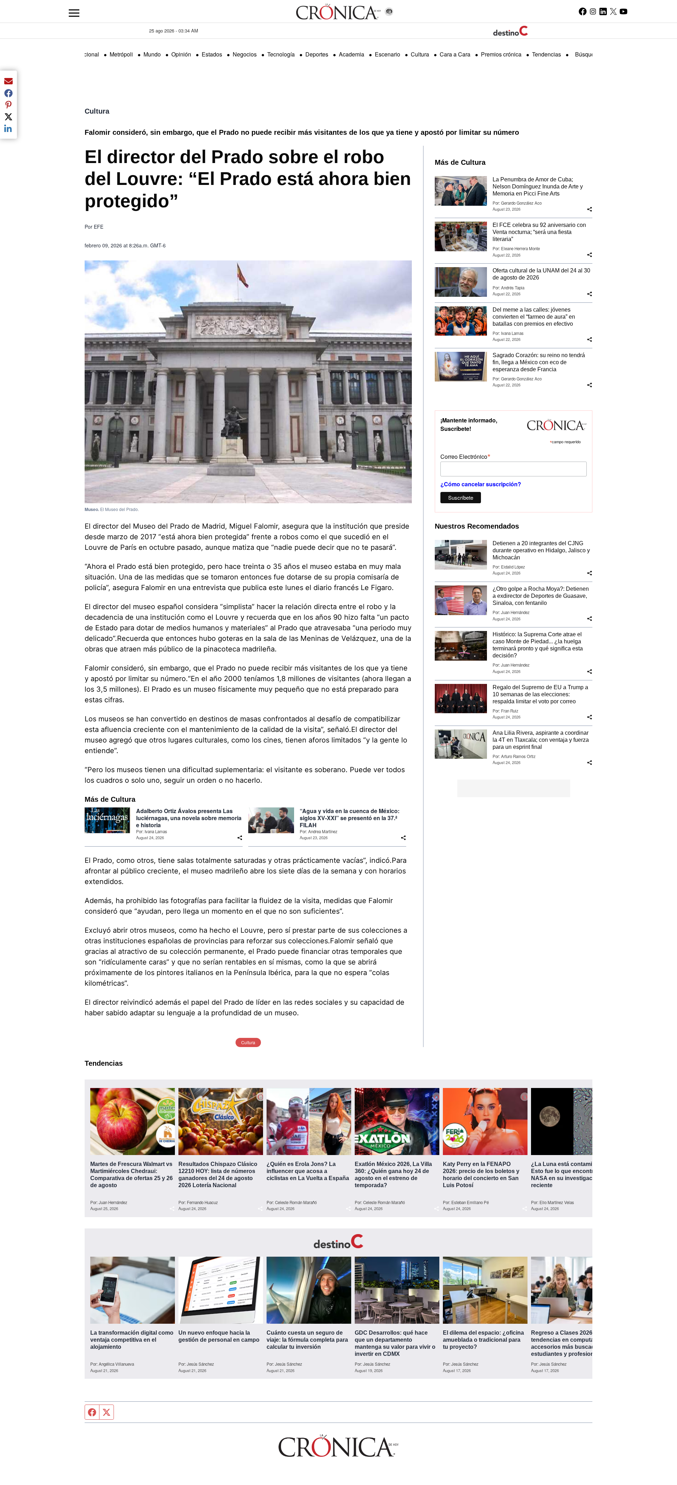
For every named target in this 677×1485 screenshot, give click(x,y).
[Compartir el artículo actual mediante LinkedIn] (8, 128)
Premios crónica (501, 54)
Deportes (316, 54)
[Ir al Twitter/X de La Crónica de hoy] (613, 11)
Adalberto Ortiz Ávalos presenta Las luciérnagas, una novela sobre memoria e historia (189, 818)
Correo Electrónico (465, 456)
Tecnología (281, 54)
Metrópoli (121, 54)
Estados (212, 54)
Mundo (152, 54)
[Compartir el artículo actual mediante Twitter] (8, 116)
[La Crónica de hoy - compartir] (240, 838)
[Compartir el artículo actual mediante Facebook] (8, 92)
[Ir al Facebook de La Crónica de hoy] (582, 11)
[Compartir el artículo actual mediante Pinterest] (8, 104)
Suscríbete (460, 497)
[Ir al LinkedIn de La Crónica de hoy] (603, 11)
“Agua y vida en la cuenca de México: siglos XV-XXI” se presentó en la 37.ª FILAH (350, 818)
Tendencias (546, 54)
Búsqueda (588, 54)
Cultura (420, 54)
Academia (351, 54)
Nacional (88, 54)
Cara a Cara (455, 54)
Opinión (181, 54)
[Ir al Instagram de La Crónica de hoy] (592, 11)
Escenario (387, 54)
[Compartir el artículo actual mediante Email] (8, 80)
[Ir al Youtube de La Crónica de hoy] (623, 11)
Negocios (245, 54)
